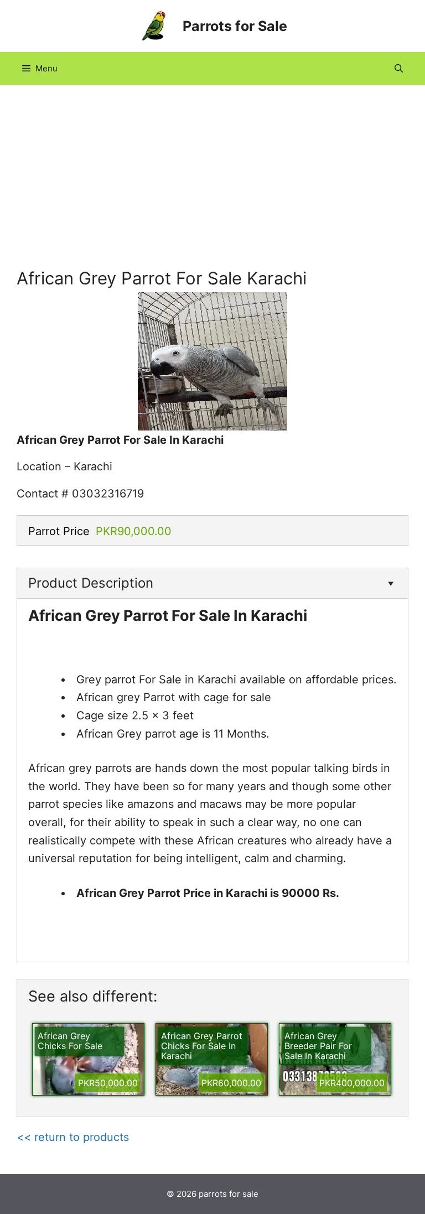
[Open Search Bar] (398, 68)
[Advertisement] (212, 184)
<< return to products (73, 1137)
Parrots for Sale (235, 26)
